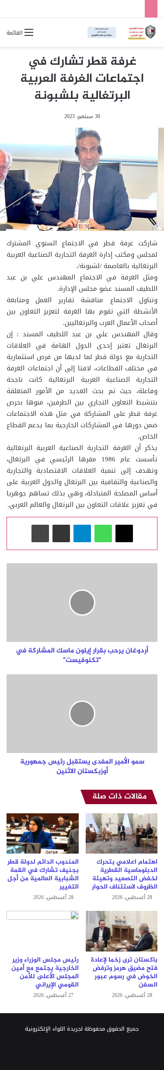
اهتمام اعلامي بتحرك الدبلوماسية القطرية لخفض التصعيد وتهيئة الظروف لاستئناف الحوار (124, 874)
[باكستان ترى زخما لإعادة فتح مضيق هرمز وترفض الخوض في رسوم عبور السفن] (122, 931)
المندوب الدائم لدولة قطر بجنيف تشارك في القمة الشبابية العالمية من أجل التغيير (43, 874)
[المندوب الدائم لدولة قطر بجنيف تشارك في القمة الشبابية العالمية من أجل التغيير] (43, 833)
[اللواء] (122, 32)
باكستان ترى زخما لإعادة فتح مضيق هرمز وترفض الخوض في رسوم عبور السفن (124, 972)
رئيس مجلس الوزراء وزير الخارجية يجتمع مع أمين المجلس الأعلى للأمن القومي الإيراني (45, 972)
